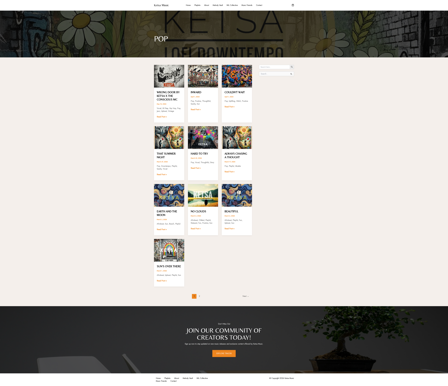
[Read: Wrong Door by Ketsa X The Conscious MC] (169, 76)
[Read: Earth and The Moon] (169, 195)
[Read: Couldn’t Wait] (237, 76)
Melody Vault (218, 5)
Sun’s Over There (169, 266)
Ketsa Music (161, 5)
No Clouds (198, 211)
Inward (196, 92)
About (206, 5)
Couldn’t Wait (235, 92)
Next (246, 296)
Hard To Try (199, 153)
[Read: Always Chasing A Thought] (237, 137)
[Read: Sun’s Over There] (169, 250)
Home (188, 5)
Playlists (197, 5)
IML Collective (232, 5)
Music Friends (247, 5)
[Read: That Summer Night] (169, 137)
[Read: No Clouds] (203, 195)
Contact (259, 5)
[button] (293, 5)
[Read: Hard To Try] (203, 137)
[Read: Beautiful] (237, 195)
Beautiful (231, 211)
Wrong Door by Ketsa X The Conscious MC (168, 96)
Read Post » (162, 116)
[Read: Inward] (203, 76)
